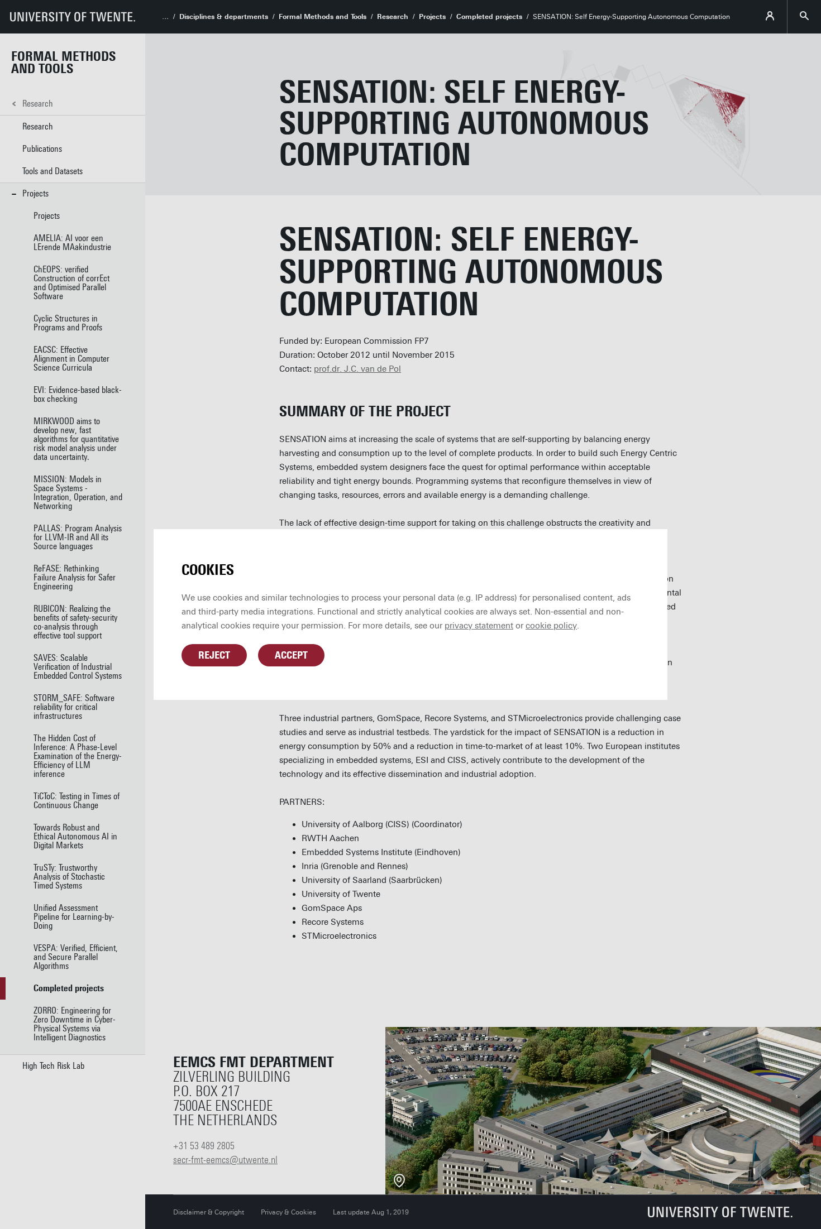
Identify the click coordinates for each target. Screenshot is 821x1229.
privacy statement (479, 626)
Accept (291, 655)
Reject (214, 655)
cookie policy (551, 626)
